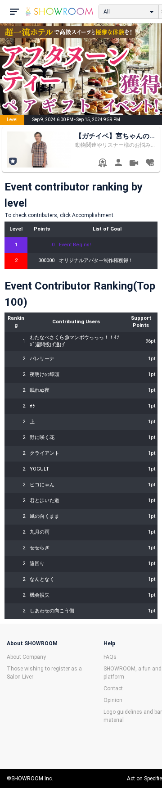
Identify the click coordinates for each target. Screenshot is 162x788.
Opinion (113, 700)
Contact (113, 688)
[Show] (134, 164)
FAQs (110, 657)
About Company (26, 657)
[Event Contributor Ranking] (102, 163)
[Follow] (150, 163)
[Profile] (118, 163)
